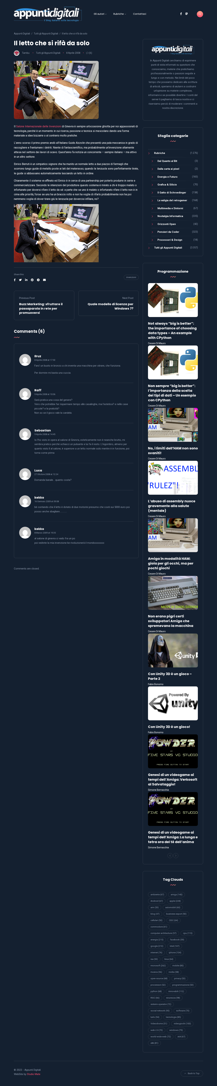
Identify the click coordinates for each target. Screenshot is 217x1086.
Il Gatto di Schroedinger (171, 192)
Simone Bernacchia (158, 789)
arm (155, 907)
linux (168, 959)
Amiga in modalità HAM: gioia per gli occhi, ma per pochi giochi (170, 563)
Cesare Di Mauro (157, 343)
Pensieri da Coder (168, 231)
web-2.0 (157, 1030)
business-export (176, 914)
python (156, 991)
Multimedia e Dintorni (170, 208)
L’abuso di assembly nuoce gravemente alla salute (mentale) (171, 506)
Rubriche (118, 14)
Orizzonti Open (166, 224)
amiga (176, 894)
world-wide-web (161, 1036)
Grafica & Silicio (167, 184)
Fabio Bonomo (155, 684)
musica (156, 972)
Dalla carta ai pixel (168, 168)
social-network (160, 1010)
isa (154, 959)
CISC (173, 920)
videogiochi (182, 1023)
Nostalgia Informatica (170, 216)
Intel (175, 946)
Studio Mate (33, 1074)
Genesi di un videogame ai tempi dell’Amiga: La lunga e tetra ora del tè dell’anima (173, 837)
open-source (159, 978)
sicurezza (173, 997)
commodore (159, 926)
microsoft (158, 965)
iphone (175, 952)
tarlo (155, 1017)
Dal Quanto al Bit (167, 161)
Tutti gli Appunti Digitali (48, 53)
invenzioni (131, 277)
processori (158, 985)
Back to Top (194, 1073)
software (182, 1010)
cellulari (156, 920)
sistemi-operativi (161, 1004)
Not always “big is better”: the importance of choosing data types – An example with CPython (172, 330)
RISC (155, 997)
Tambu (25, 53)
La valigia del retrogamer (172, 200)
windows (176, 1030)
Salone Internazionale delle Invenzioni (38, 126)
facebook (177, 939)
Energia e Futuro (167, 176)
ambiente (157, 894)
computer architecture (163, 933)
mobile (178, 965)
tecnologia (173, 1017)
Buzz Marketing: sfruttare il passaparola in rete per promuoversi (41, 308)
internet (156, 952)
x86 (154, 1043)
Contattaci (139, 14)
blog (155, 914)
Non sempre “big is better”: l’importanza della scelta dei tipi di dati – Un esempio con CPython (172, 392)
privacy (179, 978)
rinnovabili (176, 991)
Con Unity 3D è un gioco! (169, 726)
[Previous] (170, 855)
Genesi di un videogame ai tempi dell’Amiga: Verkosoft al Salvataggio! (172, 779)
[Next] (175, 855)
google (157, 946)
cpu (187, 933)
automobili (172, 907)
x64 (181, 1036)
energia (157, 939)
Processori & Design (169, 239)
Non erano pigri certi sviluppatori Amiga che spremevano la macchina (170, 621)
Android (157, 901)
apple (175, 901)
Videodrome (159, 1023)
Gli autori (99, 14)
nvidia (174, 972)
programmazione (183, 985)
